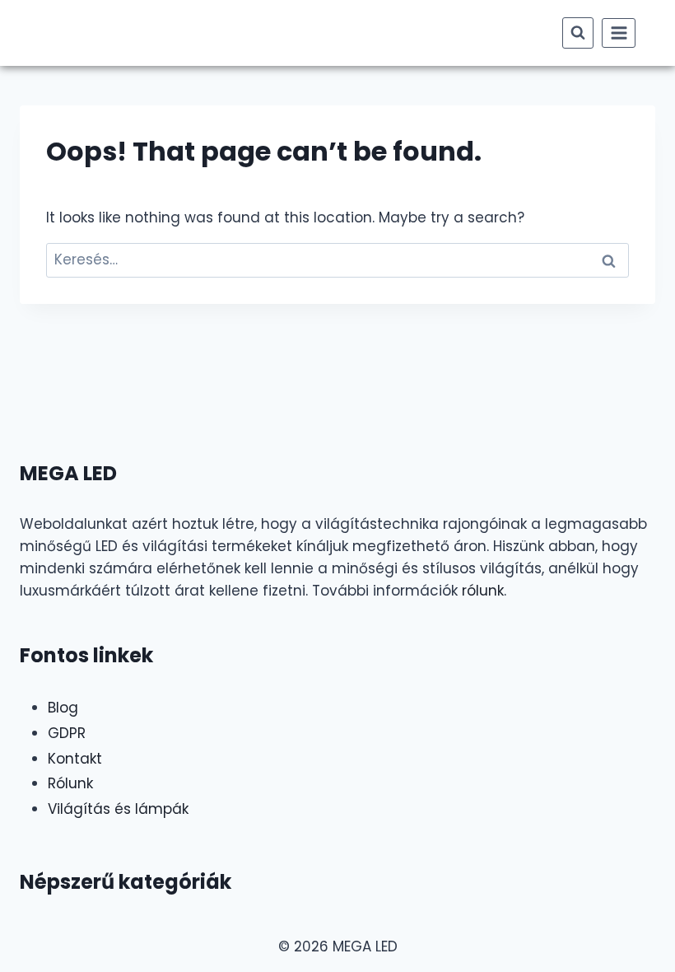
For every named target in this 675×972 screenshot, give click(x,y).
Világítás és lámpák (118, 809)
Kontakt (75, 759)
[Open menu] (618, 32)
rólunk (483, 590)
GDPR (67, 733)
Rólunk (70, 783)
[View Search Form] (578, 33)
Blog (63, 707)
